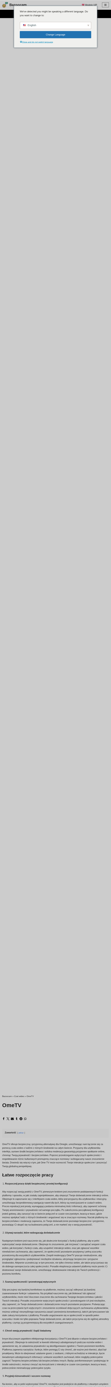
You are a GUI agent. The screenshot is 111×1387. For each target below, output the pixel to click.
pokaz (21, 1133)
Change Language (55, 34)
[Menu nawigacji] (105, 4)
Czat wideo (19, 1096)
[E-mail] (12, 1118)
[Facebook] (3, 1118)
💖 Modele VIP (89, 5)
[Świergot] (8, 1118)
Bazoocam (7, 1096)
